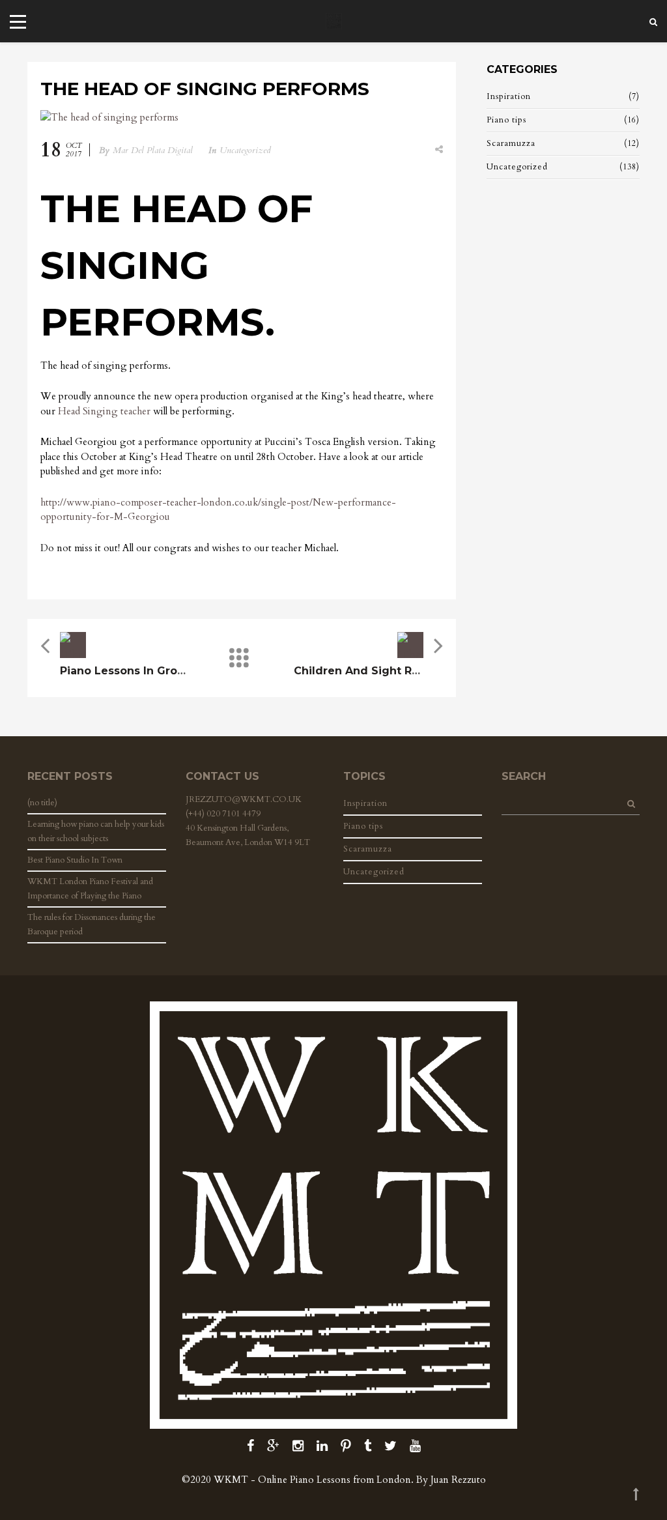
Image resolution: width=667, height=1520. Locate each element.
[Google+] (273, 1446)
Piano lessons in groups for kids (153, 671)
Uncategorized (245, 150)
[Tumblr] (368, 1446)
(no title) (42, 803)
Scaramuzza (511, 143)
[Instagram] (298, 1446)
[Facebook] (250, 1446)
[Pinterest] (346, 1446)
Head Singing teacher (104, 411)
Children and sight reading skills (389, 671)
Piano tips (506, 120)
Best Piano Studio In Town (74, 860)
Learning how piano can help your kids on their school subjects (95, 831)
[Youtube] (415, 1446)
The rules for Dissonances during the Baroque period (91, 924)
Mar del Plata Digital (153, 150)
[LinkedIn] (322, 1446)
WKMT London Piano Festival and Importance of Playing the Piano (90, 889)
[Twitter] (390, 1446)
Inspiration (509, 96)
